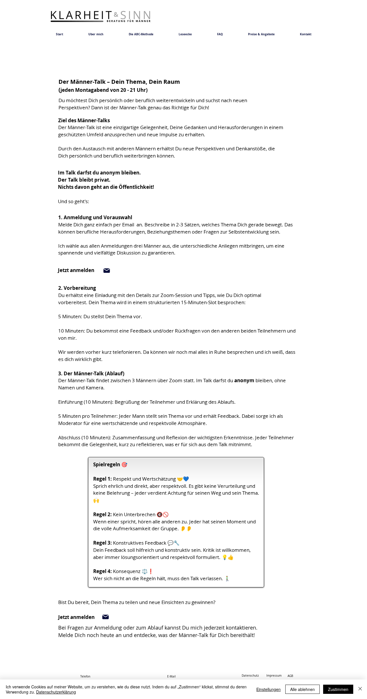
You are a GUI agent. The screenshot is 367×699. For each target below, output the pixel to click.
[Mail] (106, 270)
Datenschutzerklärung (56, 692)
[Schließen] (360, 689)
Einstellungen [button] (268, 689)
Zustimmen (338, 689)
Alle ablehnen (302, 689)
